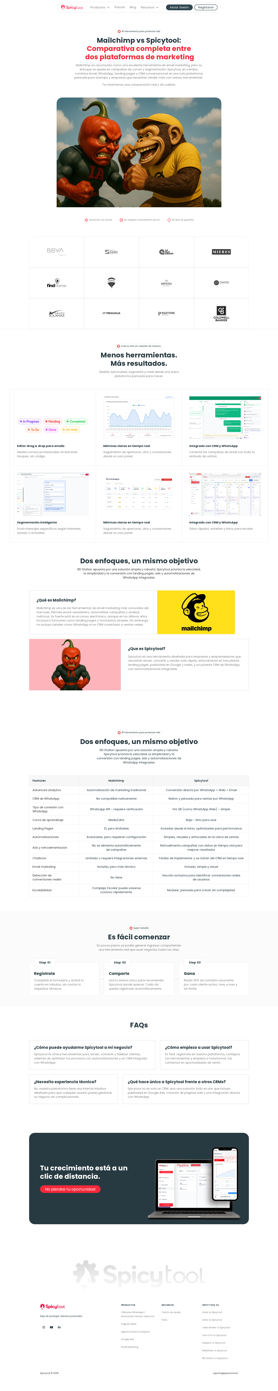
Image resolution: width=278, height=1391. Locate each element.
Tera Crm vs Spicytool (214, 1335)
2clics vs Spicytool (212, 1319)
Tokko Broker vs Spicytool (216, 1327)
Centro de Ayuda (171, 1312)
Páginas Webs (128, 1324)
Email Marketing (129, 1347)
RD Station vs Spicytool (214, 1358)
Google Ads (127, 1339)
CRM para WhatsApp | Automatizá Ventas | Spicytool (137, 1314)
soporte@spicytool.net (225, 1373)
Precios (120, 7)
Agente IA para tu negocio (135, 1331)
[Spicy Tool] (59, 1327)
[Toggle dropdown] (108, 7)
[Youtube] (51, 1327)
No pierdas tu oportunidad (70, 1189)
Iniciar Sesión (179, 7)
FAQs (164, 1319)
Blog (133, 7)
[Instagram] (43, 1327)
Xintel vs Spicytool (212, 1312)
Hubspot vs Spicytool (213, 1342)
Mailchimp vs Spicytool (214, 1350)
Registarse (205, 7)
